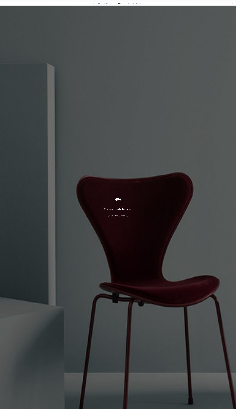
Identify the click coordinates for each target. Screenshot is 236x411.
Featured (138, 3)
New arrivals (131, 3)
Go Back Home (113, 215)
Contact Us (123, 215)
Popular (99, 3)
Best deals (105, 3)
